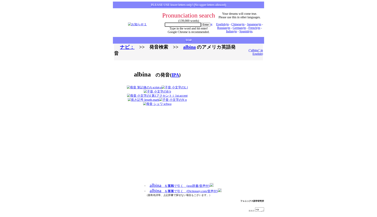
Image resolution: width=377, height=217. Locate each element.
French (252, 27)
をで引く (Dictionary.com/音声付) (184, 191)
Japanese (252, 24)
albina (189, 47)
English (221, 24)
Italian (230, 31)
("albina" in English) (256, 52)
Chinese (236, 24)
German (238, 27)
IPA (175, 74)
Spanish (244, 31)
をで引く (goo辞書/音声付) (180, 186)
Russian (222, 27)
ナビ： (127, 47)
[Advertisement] (223, 85)
